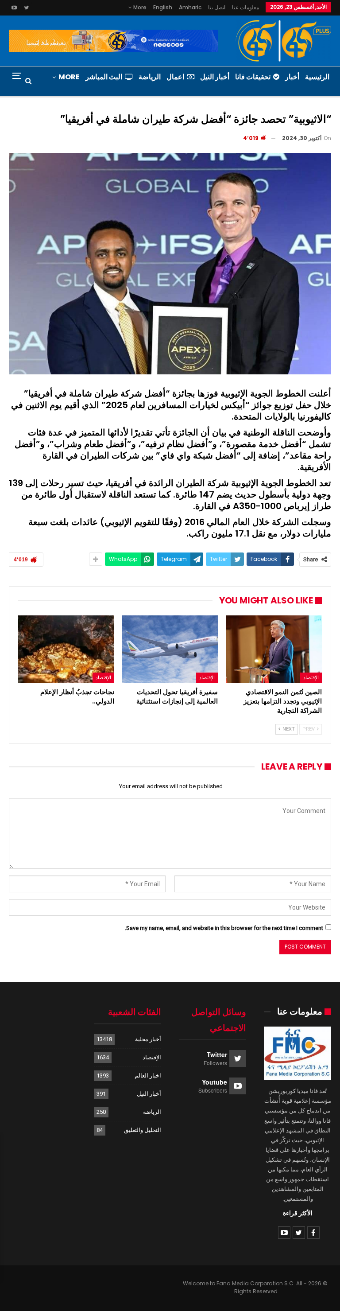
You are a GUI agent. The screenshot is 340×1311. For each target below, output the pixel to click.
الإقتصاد (311, 677)
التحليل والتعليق (142, 1130)
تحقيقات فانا (252, 77)
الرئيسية (317, 77)
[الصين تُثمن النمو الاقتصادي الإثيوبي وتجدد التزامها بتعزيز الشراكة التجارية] (274, 649)
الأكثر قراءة (298, 1213)
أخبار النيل (214, 77)
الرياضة (150, 77)
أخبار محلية (148, 1039)
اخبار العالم (148, 1075)
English (162, 7)
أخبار (292, 77)
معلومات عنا (245, 7)
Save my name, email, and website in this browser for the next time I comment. (224, 928)
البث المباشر (103, 77)
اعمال (175, 77)
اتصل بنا (216, 7)
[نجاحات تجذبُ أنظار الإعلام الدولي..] (66, 649)
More (139, 7)
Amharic (190, 7)
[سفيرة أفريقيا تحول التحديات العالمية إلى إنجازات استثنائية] (170, 649)
